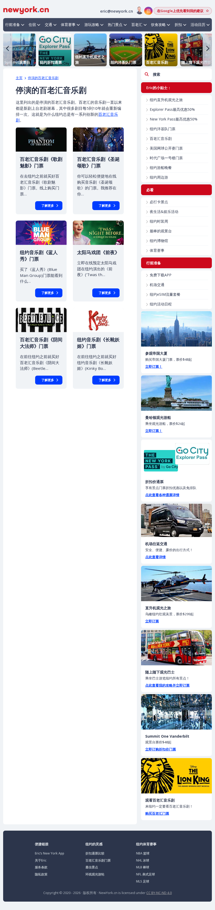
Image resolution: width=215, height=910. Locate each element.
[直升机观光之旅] (176, 583)
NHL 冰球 (142, 860)
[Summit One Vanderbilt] (176, 712)
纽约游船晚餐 (161, 167)
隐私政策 (41, 874)
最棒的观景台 (161, 230)
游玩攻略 (91, 24)
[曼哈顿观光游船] (176, 393)
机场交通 (157, 284)
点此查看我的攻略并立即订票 (167, 685)
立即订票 (152, 621)
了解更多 (47, 205)
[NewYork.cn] (26, 9)
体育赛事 (68, 24)
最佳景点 (91, 867)
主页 (19, 77)
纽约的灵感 (94, 844)
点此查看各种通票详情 (162, 494)
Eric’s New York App (49, 853)
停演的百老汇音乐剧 (43, 77)
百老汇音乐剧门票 (98, 860)
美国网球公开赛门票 (166, 148)
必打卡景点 (159, 201)
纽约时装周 (159, 221)
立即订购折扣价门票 (160, 749)
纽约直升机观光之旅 (166, 99)
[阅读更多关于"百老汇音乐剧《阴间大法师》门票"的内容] (41, 320)
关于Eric (40, 860)
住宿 (32, 24)
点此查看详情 (155, 557)
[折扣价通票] (176, 457)
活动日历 (198, 24)
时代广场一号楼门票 (166, 157)
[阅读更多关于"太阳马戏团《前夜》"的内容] (98, 233)
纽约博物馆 (159, 240)
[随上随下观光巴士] (176, 647)
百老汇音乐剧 (161, 138)
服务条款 (41, 867)
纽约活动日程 (161, 303)
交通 (48, 24)
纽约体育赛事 (146, 844)
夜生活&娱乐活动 (164, 211)
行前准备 (12, 24)
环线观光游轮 (94, 874)
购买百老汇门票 (157, 813)
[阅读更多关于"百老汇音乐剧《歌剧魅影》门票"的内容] (41, 139)
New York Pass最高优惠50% (173, 119)
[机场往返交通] (176, 520)
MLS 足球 (142, 881)
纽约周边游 (159, 177)
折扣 (178, 24)
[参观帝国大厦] (176, 329)
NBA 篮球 (142, 853)
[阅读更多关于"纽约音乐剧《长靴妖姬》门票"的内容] (98, 320)
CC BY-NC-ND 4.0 (159, 892)
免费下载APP (160, 274)
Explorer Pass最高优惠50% (172, 109)
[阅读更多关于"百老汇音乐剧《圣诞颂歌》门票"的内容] (98, 139)
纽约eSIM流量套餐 (165, 294)
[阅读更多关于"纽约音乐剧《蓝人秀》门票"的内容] (41, 233)
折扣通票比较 (94, 853)
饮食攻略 (158, 24)
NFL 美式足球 (145, 874)
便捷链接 (42, 844)
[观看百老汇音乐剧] (176, 775)
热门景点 (115, 24)
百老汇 (136, 24)
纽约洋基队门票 (162, 128)
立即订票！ (153, 366)
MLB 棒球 (142, 867)
